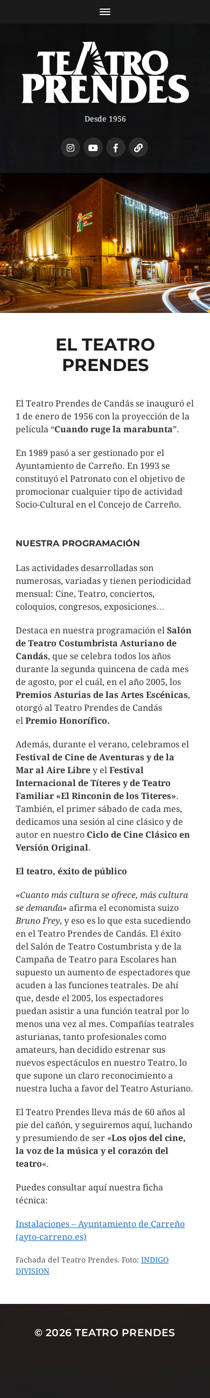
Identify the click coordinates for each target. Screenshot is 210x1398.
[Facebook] (115, 147)
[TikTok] (138, 147)
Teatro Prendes (125, 1332)
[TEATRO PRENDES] (105, 72)
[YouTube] (93, 147)
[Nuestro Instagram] (70, 147)
